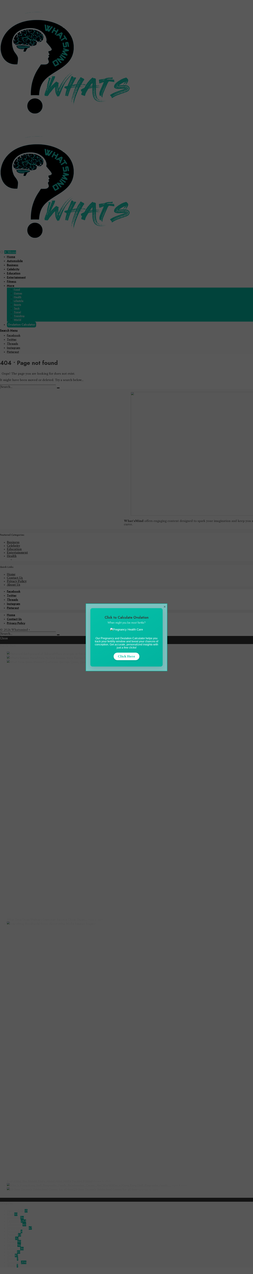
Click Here (126, 656)
